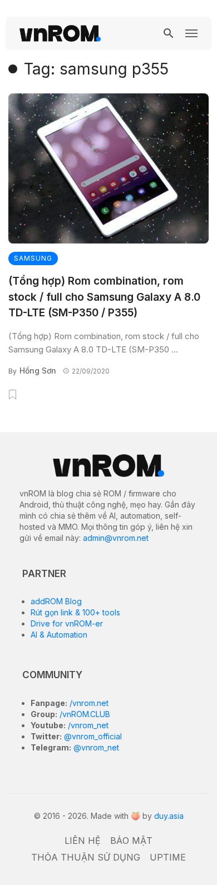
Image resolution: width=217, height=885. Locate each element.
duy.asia (169, 816)
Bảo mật (131, 840)
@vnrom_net (95, 747)
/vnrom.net (87, 703)
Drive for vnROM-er (67, 623)
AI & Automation (59, 634)
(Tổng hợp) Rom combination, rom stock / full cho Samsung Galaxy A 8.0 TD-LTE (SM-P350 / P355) (104, 297)
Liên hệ (83, 840)
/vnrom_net (87, 725)
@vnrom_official (92, 736)
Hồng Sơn (37, 370)
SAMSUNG (33, 258)
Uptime (168, 857)
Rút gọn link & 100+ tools (75, 612)
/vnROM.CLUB (83, 714)
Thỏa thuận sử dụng (85, 857)
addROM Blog (56, 601)
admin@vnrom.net (116, 538)
